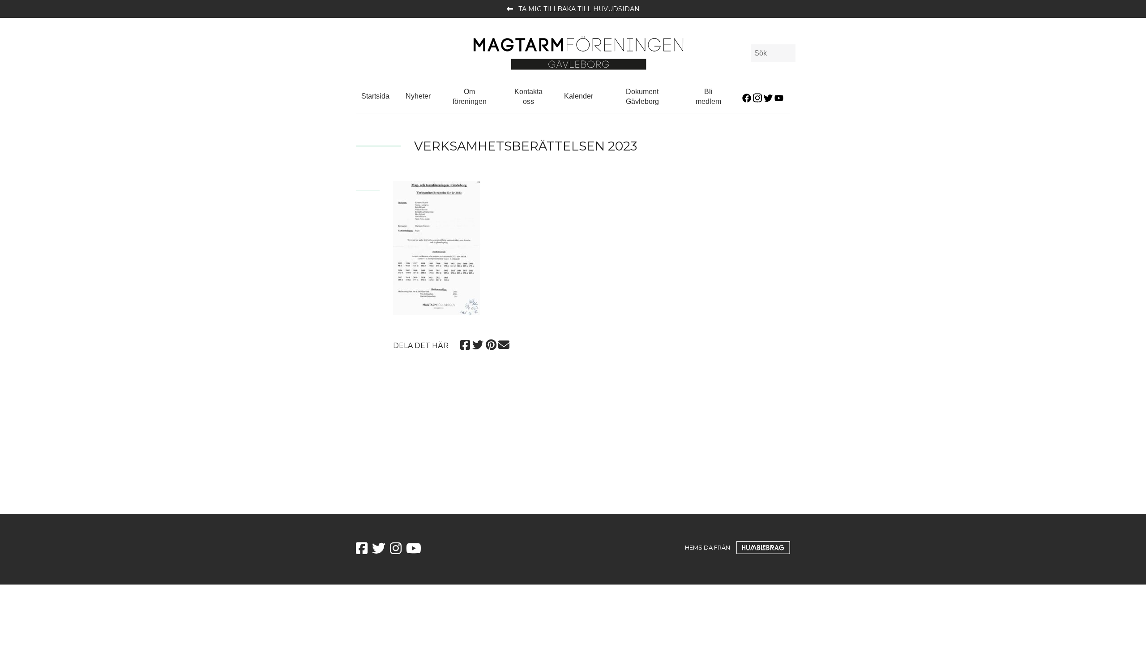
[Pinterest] (490, 344)
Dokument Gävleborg (642, 96)
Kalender (578, 96)
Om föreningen (470, 96)
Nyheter (418, 96)
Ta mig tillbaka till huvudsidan (579, 9)
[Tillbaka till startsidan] (578, 52)
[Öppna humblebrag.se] (763, 547)
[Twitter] (477, 344)
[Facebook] (464, 344)
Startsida (375, 96)
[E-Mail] (503, 344)
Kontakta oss (528, 96)
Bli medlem (708, 96)
